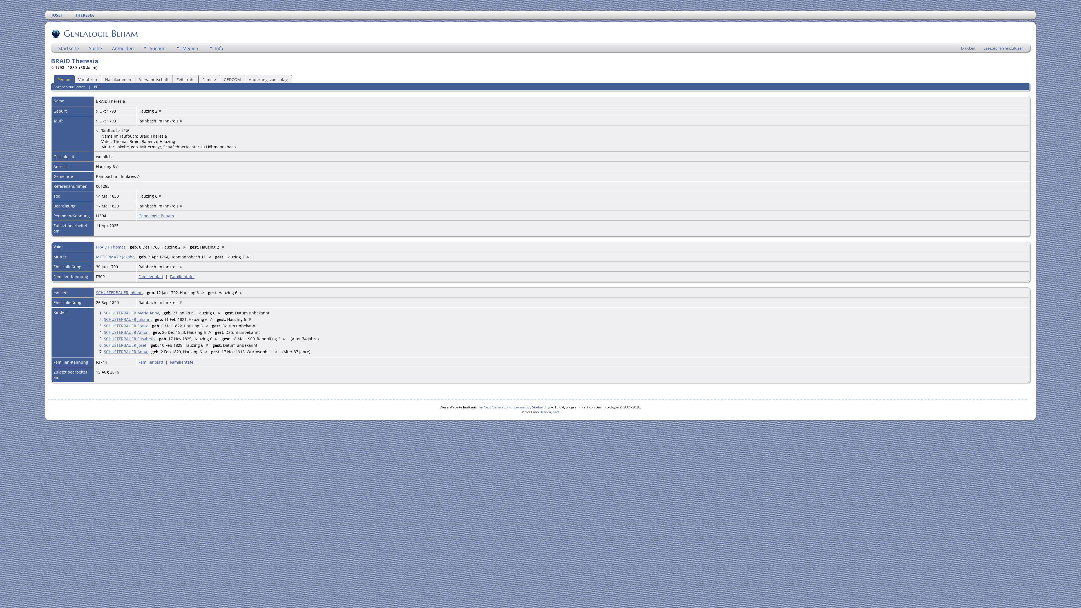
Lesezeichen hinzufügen (1004, 48)
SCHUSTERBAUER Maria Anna (131, 313)
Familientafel (182, 276)
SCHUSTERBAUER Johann (119, 292)
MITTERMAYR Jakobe (115, 257)
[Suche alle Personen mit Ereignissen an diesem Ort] (159, 111)
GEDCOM (232, 79)
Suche (95, 48)
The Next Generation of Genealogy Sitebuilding (513, 407)
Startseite (68, 48)
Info (219, 48)
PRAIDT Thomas (111, 247)
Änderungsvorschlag (268, 79)
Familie (209, 79)
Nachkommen (118, 79)
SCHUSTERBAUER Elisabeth (129, 338)
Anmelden (123, 48)
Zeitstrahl (186, 79)
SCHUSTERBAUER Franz (126, 325)
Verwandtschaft (154, 79)
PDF (97, 86)
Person (63, 79)
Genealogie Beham (101, 33)
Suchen (158, 48)
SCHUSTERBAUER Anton (126, 332)
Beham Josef (549, 412)
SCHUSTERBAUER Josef (125, 345)
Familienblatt (151, 276)
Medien (190, 48)
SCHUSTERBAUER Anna (125, 351)
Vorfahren (87, 79)
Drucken (968, 48)
